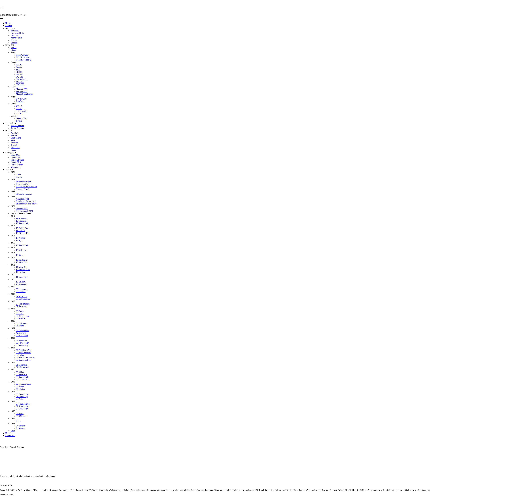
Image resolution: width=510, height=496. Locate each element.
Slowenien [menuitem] (15, 147)
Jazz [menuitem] (18, 69)
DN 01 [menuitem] (19, 65)
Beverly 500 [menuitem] (21, 99)
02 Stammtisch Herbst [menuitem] (25, 357)
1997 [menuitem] (13, 401)
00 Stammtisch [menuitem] (22, 377)
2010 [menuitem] (13, 279)
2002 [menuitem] (13, 348)
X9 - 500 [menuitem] (20, 101)
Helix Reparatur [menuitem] (22, 57)
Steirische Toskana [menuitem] (24, 194)
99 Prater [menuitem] (20, 387)
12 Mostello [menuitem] (21, 267)
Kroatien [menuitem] (14, 143)
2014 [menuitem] (13, 252)
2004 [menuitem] (13, 328)
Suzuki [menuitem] (13, 104)
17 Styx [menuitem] (19, 240)
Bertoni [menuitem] (19, 177)
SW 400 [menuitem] (19, 74)
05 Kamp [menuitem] (20, 326)
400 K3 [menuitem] (19, 106)
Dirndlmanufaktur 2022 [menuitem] (26, 201)
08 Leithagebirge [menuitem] (23, 299)
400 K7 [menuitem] (19, 108)
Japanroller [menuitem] (10, 123)
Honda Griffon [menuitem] (17, 165)
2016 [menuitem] (13, 243)
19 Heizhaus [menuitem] (21, 221)
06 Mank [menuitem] (20, 313)
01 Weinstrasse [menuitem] (22, 367)
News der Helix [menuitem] (17, 33)
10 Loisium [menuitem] (21, 282)
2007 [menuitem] (13, 301)
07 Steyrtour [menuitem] (21, 306)
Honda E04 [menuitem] (15, 157)
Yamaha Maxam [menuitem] (17, 125)
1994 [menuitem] (13, 423)
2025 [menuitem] (13, 172)
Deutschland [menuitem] (16, 138)
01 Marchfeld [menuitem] (21, 365)
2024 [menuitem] (13, 179)
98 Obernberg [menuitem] (22, 396)
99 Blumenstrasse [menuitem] (23, 384)
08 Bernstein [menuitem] (21, 296)
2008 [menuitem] (13, 294)
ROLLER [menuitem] (10, 45)
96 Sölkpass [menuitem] (21, 416)
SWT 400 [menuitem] (20, 82)
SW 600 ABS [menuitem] (21, 79)
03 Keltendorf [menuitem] (22, 340)
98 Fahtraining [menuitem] (22, 394)
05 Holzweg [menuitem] (21, 323)
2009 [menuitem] (13, 287)
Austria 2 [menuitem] (14, 135)
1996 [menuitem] (13, 411)
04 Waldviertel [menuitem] (22, 335)
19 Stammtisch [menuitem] (22, 223)
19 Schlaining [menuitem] (21, 218)
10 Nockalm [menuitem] (21, 284)
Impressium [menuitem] (10, 435)
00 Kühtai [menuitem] (20, 372)
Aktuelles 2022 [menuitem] (22, 199)
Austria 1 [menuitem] (14, 133)
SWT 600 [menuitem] (20, 84)
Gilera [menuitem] (13, 50)
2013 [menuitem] (13, 257)
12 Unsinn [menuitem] (20, 272)
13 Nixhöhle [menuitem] (21, 262)
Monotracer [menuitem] (15, 167)
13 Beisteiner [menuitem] (21, 260)
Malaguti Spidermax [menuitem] (24, 94)
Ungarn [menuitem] (14, 150)
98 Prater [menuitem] (20, 399)
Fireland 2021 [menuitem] (22, 209)
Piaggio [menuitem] (14, 96)
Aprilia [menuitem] (13, 47)
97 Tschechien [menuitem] (22, 409)
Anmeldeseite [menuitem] (16, 38)
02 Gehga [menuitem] (20, 355)
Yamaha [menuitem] (14, 116)
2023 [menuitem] (13, 191)
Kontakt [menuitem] (14, 43)
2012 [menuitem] (13, 265)
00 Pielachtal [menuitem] (21, 374)
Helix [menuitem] (13, 52)
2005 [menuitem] (13, 321)
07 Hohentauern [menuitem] (22, 304)
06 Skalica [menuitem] (20, 318)
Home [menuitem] (7, 23)
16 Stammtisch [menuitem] (22, 245)
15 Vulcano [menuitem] (21, 250)
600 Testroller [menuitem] (21, 111)
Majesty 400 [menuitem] (21, 118)
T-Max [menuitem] (19, 121)
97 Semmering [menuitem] (22, 406)
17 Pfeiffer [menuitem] (20, 238)
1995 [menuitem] (13, 418)
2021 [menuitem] (13, 206)
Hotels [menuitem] (8, 130)
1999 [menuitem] (13, 382)
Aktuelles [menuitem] (10, 28)
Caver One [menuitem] (15, 155)
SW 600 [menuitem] (19, 77)
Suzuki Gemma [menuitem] (17, 128)
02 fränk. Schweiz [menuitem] (23, 352)
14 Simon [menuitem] (20, 255)
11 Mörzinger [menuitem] (21, 277)
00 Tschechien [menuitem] (22, 379)
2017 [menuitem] (13, 235)
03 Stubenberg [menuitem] (22, 345)
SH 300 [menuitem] (19, 72)
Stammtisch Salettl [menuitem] (23, 182)
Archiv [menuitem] (9, 169)
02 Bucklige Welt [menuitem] (23, 350)
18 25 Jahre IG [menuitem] (22, 233)
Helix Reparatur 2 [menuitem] (23, 60)
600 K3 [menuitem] (19, 113)
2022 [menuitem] (13, 196)
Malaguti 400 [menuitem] (21, 91)
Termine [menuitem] (8, 25)
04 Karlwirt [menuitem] (21, 333)
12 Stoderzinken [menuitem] (23, 269)
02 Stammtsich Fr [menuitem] (23, 360)
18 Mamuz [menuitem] (20, 230)
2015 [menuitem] (13, 248)
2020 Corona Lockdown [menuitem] (21, 213)
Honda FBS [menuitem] (16, 162)
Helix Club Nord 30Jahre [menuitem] (26, 187)
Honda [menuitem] (13, 62)
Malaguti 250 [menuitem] (21, 89)
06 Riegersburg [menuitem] (22, 316)
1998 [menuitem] (13, 392)
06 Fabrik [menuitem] (20, 311)
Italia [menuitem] (13, 140)
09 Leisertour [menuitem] (21, 289)
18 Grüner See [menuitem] (22, 228)
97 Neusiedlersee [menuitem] (23, 404)
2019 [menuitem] (13, 216)
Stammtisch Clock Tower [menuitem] (26, 204)
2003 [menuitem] (13, 338)
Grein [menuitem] (18, 174)
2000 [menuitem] (13, 369)
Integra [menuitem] (19, 67)
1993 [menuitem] (13, 431)
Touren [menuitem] (14, 40)
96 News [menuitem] (20, 413)
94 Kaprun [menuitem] (20, 428)
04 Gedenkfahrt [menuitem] (22, 330)
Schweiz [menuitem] (14, 145)
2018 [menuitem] (13, 226)
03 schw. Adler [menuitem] (22, 343)
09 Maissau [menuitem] (21, 291)
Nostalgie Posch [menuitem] (22, 189)
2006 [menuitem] (13, 309)
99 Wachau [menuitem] (20, 389)
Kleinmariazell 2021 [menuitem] (24, 211)
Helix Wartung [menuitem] (22, 55)
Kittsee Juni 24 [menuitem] (22, 184)
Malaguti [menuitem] (14, 86)
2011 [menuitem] (13, 274)
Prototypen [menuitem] (10, 152)
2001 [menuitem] (13, 362)
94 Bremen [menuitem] (20, 426)
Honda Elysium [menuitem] (17, 160)
